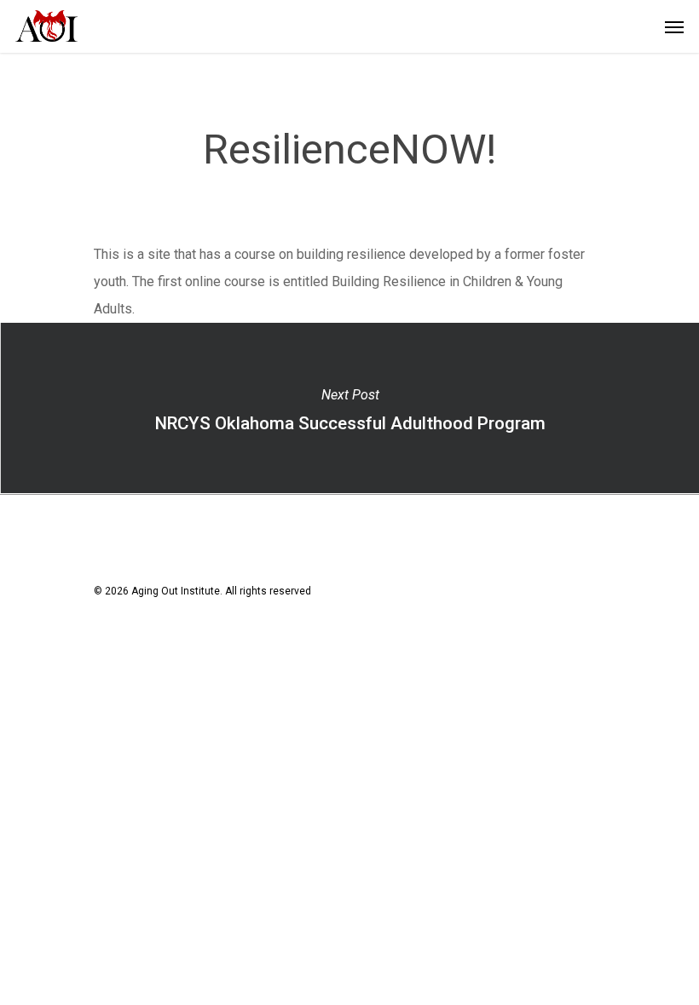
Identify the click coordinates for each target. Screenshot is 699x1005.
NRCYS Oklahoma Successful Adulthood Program (349, 408)
